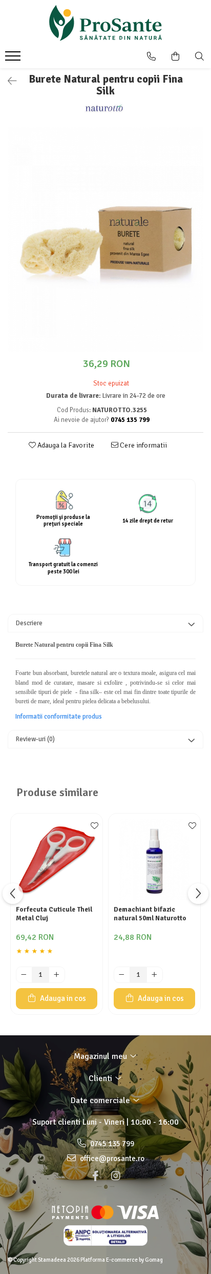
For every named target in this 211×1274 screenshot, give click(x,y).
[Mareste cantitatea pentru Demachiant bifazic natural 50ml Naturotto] (154, 975)
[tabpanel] (105, 239)
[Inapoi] (7, 81)
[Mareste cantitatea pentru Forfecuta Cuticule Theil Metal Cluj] (57, 975)
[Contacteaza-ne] (151, 56)
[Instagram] (116, 1176)
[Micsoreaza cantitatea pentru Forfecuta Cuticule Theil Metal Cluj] (24, 975)
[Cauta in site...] (199, 56)
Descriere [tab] (29, 623)
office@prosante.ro (111, 1158)
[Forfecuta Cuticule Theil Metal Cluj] (56, 859)
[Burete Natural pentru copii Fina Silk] (105, 239)
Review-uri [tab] (35, 739)
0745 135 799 (111, 1143)
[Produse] (14, 59)
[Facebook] (95, 1176)
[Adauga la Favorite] (92, 826)
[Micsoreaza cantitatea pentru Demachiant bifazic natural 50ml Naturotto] (122, 975)
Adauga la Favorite (65, 445)
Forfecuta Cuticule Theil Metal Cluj (54, 913)
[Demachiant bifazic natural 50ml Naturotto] (154, 859)
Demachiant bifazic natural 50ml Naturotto (150, 913)
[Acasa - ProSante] (105, 23)
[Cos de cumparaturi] (175, 56)
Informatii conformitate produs (58, 716)
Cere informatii (142, 445)
